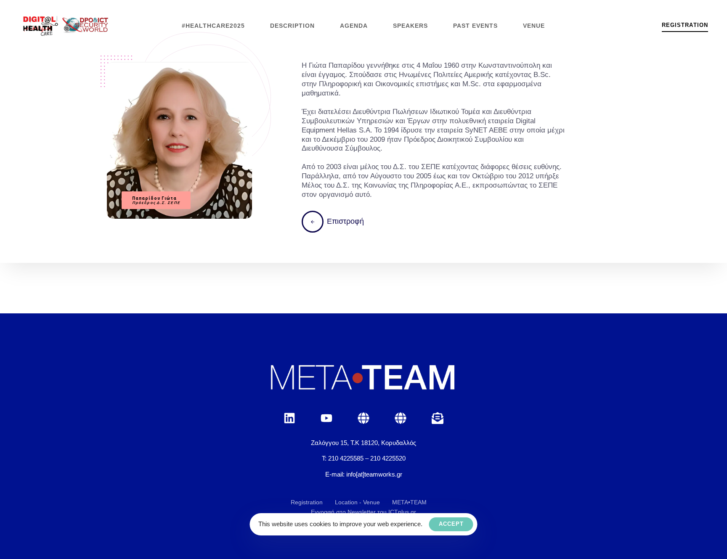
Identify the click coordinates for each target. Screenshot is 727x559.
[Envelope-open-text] (437, 418)
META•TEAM (409, 502)
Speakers (410, 25)
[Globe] (363, 418)
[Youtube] (326, 418)
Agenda (354, 25)
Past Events (475, 25)
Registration (307, 502)
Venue (534, 25)
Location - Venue (357, 502)
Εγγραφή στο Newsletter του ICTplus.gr (363, 512)
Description (292, 25)
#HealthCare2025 (213, 25)
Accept (451, 524)
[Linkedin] (289, 418)
